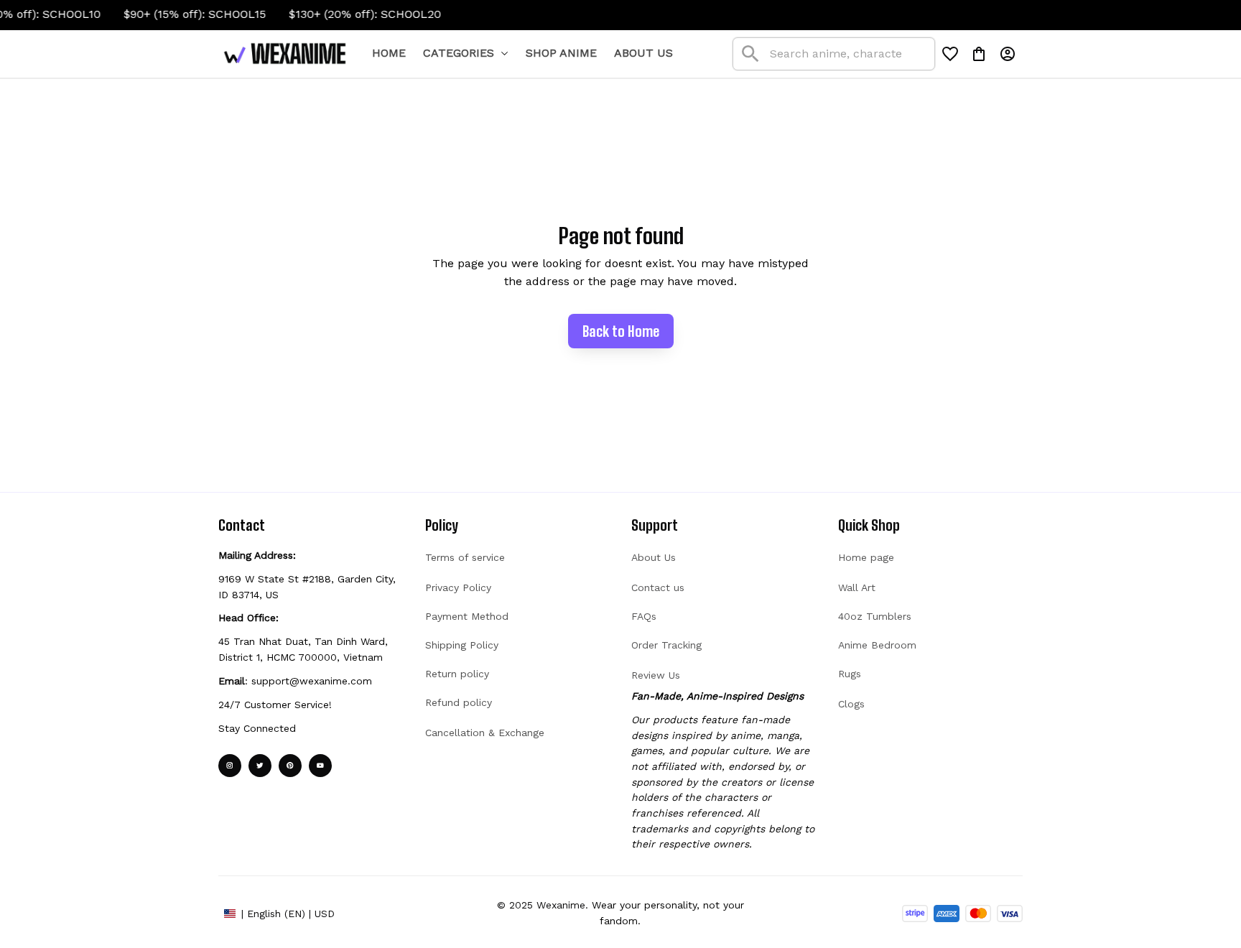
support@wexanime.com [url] (311, 681)
